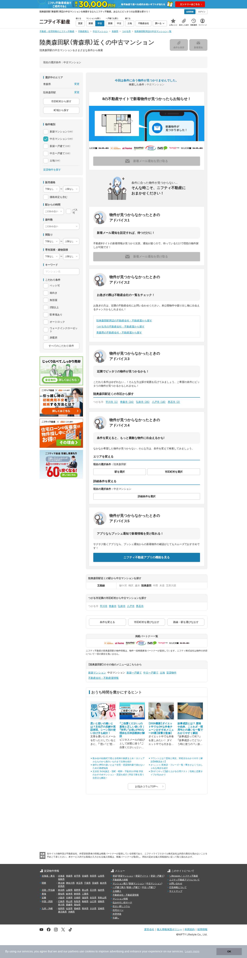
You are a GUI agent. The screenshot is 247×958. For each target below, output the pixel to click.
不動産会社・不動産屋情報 (103, 677)
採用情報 (202, 929)
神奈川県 (70, 883)
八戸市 (159, 401)
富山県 (85, 890)
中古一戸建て (150, 672)
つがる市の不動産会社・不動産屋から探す (120, 326)
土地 (162, 672)
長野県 (77, 890)
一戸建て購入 (119, 887)
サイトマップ (175, 891)
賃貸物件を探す (52, 169)
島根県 (85, 901)
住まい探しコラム (121, 906)
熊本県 (85, 908)
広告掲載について (178, 887)
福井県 (101, 890)
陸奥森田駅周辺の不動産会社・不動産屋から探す (124, 320)
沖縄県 (71, 912)
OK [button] (229, 951)
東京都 (61, 883)
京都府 (77, 897)
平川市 (112, 401)
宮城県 (85, 876)
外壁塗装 (117, 914)
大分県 (93, 908)
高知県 (77, 904)
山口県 (93, 901)
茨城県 (95, 883)
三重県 (85, 894)
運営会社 (149, 929)
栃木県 (103, 883)
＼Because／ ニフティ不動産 (183, 876)
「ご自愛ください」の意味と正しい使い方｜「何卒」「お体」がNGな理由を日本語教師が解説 (132, 729)
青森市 (127, 401)
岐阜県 (69, 894)
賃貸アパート (141, 876)
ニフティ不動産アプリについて (184, 879)
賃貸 (115, 876)
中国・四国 (47, 901)
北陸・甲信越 (48, 890)
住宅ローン (118, 910)
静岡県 (77, 894)
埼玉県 (79, 883)
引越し (116, 918)
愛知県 (61, 894)
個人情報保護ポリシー (169, 929)
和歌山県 (102, 897)
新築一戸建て (134, 672)
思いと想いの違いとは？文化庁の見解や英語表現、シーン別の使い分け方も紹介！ (103, 728)
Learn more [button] (192, 951)
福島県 (61, 879)
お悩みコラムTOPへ (146, 786)
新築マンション (97, 672)
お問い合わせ (175, 883)
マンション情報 (120, 898)
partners (73, 951)
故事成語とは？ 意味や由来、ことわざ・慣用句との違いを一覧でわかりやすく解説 (190, 728)
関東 (44, 883)
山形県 (101, 876)
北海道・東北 (48, 876)
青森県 (69, 876)
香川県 (61, 904)
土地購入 (117, 891)
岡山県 (69, 901)
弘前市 (143, 401)
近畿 (44, 897)
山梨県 (69, 890)
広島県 (61, 901)
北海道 (61, 876)
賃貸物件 (171, 672)
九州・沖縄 (47, 908)
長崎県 (77, 908)
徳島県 (101, 901)
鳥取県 (77, 901)
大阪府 (61, 897)
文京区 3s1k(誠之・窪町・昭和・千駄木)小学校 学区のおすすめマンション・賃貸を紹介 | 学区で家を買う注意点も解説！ (118, 774)
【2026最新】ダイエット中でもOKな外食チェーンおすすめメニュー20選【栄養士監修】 (161, 728)
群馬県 (61, 886)
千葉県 (87, 883)
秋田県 (93, 876)
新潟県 (61, 890)
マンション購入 (120, 883)
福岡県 (61, 908)
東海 (44, 894)
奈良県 (93, 897)
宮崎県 (101, 908)
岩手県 (77, 876)
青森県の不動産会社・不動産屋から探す (119, 332)
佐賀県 (69, 908)
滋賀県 (85, 897)
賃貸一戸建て (157, 876)
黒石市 (174, 401)
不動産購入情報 (120, 879)
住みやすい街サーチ (122, 902)
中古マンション (153, 883)
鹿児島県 (62, 912)
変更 (76, 83)
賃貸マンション (125, 876)
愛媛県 (69, 904)
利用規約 (190, 929)
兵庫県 (69, 897)
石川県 (93, 890)
